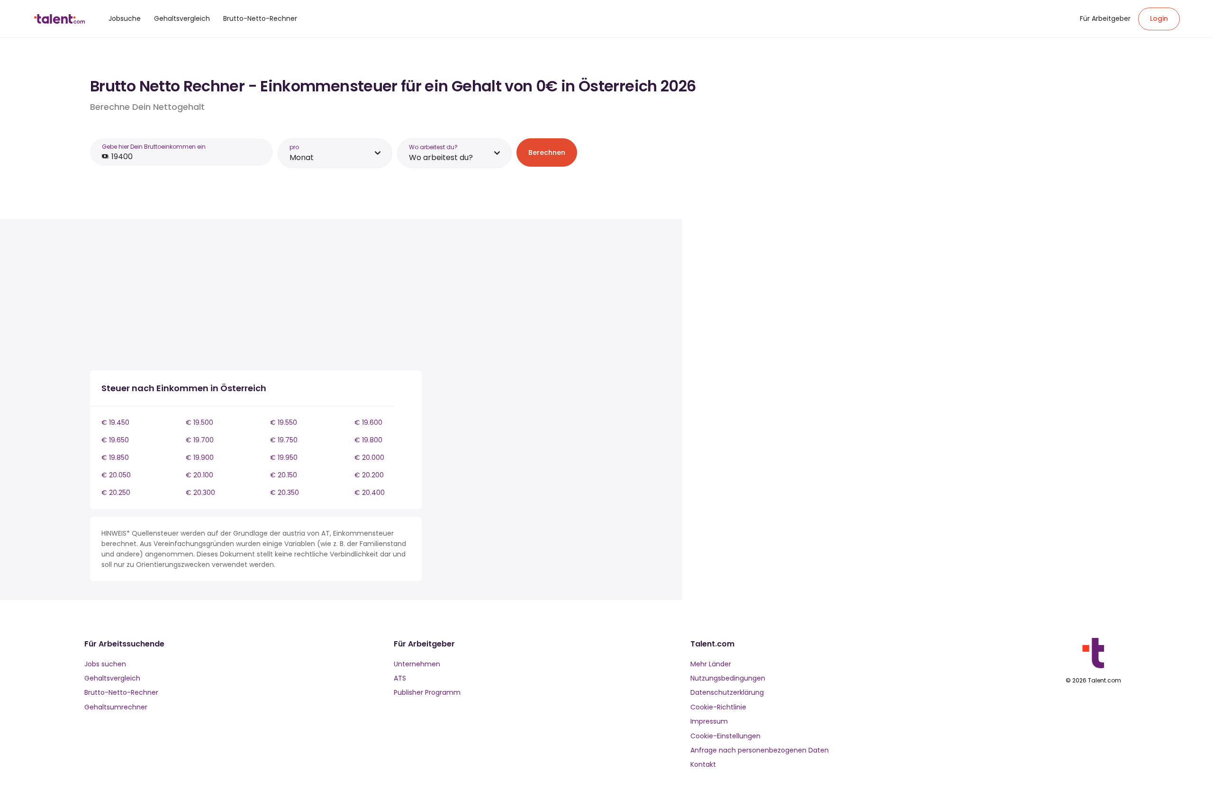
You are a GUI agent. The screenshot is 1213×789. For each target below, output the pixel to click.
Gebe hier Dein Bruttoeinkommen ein (154, 147)
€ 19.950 (284, 457)
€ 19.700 (200, 440)
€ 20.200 (369, 475)
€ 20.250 (115, 492)
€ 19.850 (115, 457)
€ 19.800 (368, 440)
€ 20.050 (116, 475)
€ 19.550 (283, 422)
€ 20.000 (369, 457)
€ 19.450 (115, 422)
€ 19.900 (200, 457)
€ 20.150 (283, 475)
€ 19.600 (368, 422)
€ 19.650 (115, 440)
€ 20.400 (369, 492)
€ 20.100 (199, 475)
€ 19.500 (199, 422)
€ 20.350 (284, 492)
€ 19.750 (284, 440)
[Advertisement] (256, 296)
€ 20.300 (200, 492)
